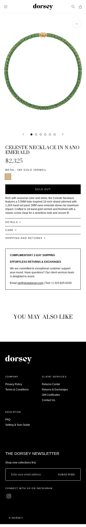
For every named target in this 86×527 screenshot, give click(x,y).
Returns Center (51, 384)
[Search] (73, 6)
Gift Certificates (51, 394)
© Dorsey (16, 518)
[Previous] (23, 134)
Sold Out (43, 189)
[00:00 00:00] (43, 70)
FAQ (7, 419)
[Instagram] (9, 496)
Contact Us (48, 400)
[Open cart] (80, 6)
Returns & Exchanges (55, 389)
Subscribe (66, 474)
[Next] (63, 134)
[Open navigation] (5, 6)
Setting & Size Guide (17, 424)
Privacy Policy (13, 384)
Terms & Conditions (17, 389)
